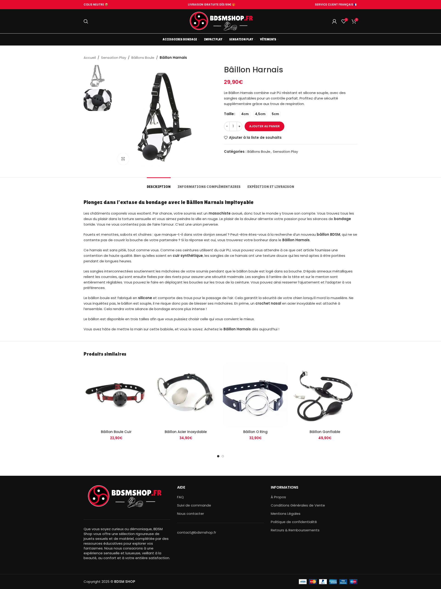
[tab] (159, 184)
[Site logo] (220, 21)
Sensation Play (113, 57)
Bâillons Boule (142, 57)
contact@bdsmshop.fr (196, 532)
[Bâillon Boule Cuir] (116, 394)
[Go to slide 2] (223, 456)
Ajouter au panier (264, 126)
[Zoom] (123, 159)
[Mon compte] (334, 21)
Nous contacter (190, 513)
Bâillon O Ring (255, 431)
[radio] (245, 114)
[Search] (85, 21)
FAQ (180, 497)
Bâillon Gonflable (325, 431)
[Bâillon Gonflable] (324, 394)
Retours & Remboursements (295, 530)
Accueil (90, 57)
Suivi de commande (194, 505)
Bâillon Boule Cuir (116, 431)
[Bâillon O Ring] (255, 394)
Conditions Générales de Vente (298, 505)
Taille (229, 113)
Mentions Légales (285, 513)
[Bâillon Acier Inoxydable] (185, 394)
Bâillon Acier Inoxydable (186, 431)
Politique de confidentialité (294, 521)
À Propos (278, 497)
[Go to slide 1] (218, 456)
